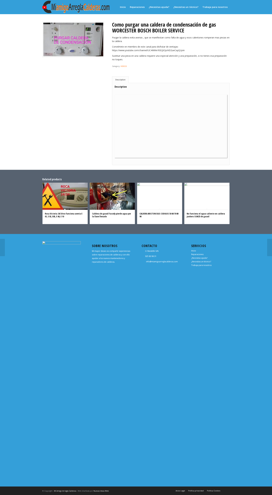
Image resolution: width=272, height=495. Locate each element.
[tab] (120, 79)
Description (120, 80)
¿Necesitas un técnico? (201, 261)
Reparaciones (197, 254)
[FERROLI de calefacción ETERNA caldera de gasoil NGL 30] (269, 247)
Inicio (193, 250)
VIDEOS (124, 66)
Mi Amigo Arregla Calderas (65, 491)
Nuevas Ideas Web (101, 491)
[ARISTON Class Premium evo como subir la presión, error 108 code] (2, 247)
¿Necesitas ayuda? (199, 258)
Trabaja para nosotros (201, 265)
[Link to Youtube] (227, 490)
